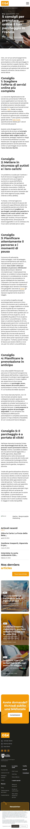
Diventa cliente (8, 743)
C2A (8, 109)
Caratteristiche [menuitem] (5, 795)
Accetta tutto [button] (15, 826)
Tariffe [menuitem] (25, 766)
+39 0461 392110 (8, 741)
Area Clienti (7, 746)
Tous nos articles (20, 574)
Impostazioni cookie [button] (7, 826)
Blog (3, 14)
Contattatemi (15, 715)
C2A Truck (16, 120)
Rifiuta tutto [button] (23, 826)
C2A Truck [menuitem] (15, 771)
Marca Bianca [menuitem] (15, 777)
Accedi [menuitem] (25, 769)
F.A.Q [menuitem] (2, 780)
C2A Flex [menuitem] (14, 774)
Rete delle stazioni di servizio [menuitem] (15, 795)
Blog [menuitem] (2, 787)
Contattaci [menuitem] (26, 773)
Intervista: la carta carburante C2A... (9, 554)
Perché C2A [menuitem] (4, 770)
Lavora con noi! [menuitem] (5, 772)
